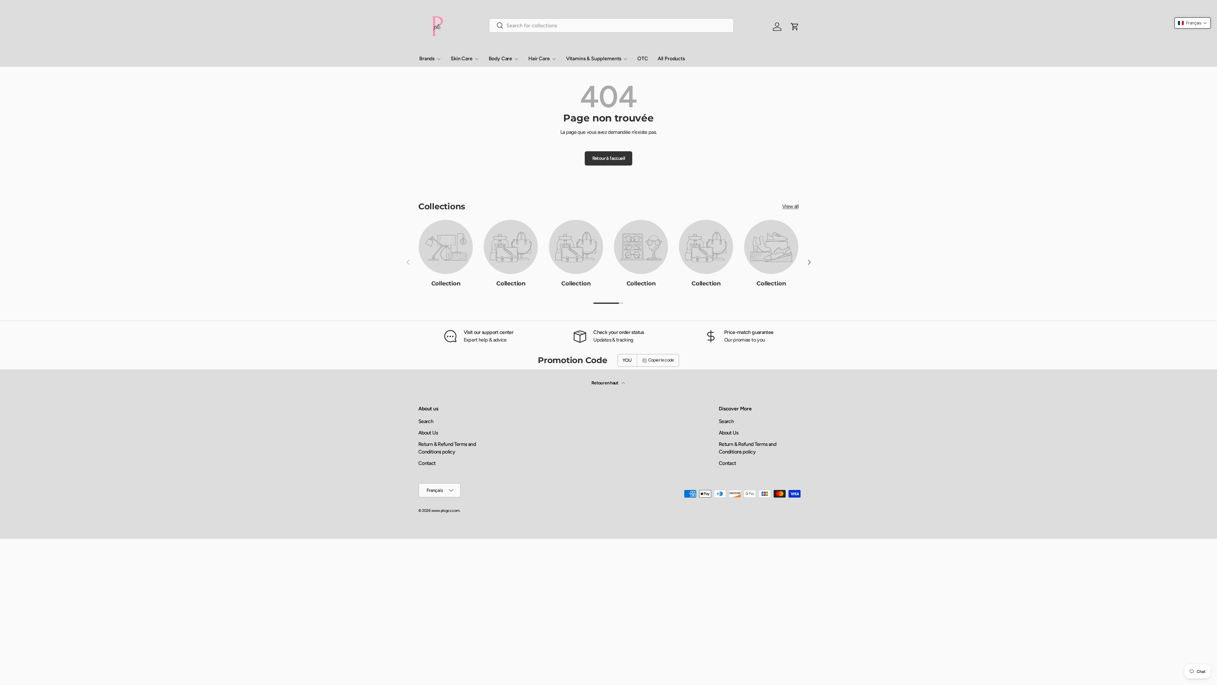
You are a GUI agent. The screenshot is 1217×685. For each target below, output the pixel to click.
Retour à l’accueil (608, 158)
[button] (1192, 23)
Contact (427, 463)
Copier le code (661, 360)
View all (790, 206)
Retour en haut (605, 383)
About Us (428, 433)
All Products (671, 58)
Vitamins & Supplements (593, 58)
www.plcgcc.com (445, 510)
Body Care (500, 58)
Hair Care (539, 58)
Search (425, 421)
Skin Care (462, 58)
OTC (642, 58)
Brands (427, 58)
